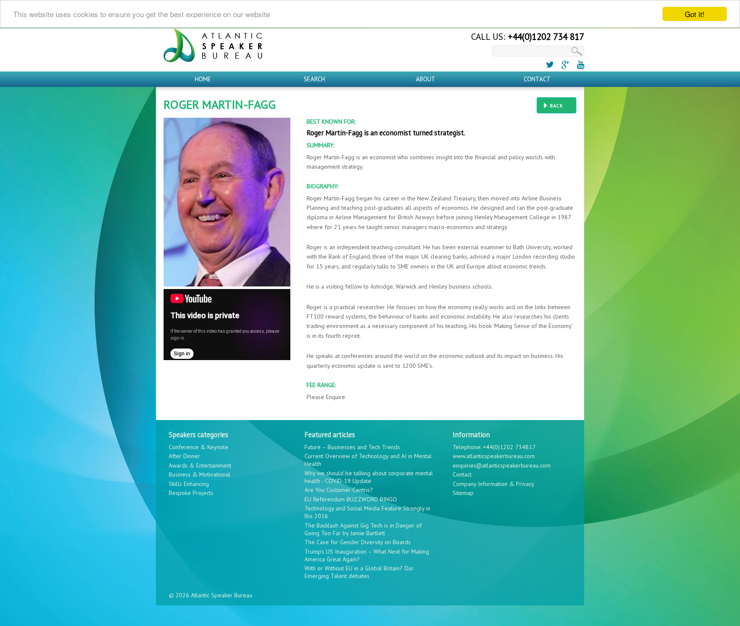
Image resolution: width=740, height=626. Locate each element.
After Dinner (184, 456)
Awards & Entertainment (200, 465)
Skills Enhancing (189, 484)
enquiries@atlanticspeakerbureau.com (502, 465)
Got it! (694, 14)
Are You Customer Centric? (338, 490)
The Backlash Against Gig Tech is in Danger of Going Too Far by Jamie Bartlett (363, 529)
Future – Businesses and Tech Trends (352, 447)
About (426, 79)
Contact (537, 79)
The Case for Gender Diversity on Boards (357, 542)
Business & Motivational (199, 474)
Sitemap (463, 493)
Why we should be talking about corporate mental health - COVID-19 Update (368, 477)
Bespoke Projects (191, 493)
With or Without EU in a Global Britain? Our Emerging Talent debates (359, 572)
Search (314, 79)
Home (203, 79)
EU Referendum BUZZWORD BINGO (350, 499)
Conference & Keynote (198, 447)
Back (556, 106)
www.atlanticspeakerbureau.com (494, 456)
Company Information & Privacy (493, 484)
